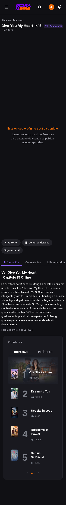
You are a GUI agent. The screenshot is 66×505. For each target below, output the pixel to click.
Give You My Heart (12, 20)
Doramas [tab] (21, 352)
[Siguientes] (39, 473)
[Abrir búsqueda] (39, 7)
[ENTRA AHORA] (51, 7)
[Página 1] (32, 473)
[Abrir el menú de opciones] (6, 7)
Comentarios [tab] (33, 262)
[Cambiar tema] (59, 7)
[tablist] (33, 352)
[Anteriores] (27, 473)
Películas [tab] (45, 352)
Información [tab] (11, 262)
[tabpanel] (33, 416)
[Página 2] (34, 473)
